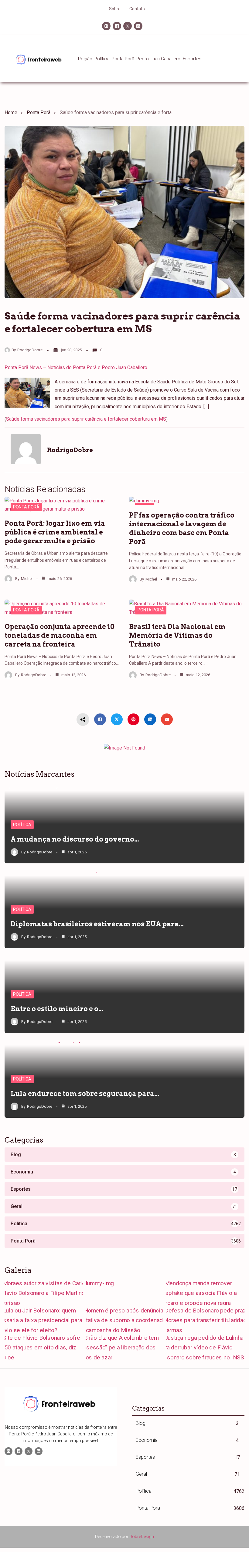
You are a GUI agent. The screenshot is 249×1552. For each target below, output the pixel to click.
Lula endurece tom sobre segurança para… (85, 1093)
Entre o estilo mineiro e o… (57, 1009)
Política (22, 824)
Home (11, 112)
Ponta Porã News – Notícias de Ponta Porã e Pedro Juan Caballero (76, 367)
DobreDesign (141, 1536)
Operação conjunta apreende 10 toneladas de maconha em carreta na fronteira (59, 635)
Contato (137, 8)
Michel (26, 578)
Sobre (115, 8)
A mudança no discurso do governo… (75, 839)
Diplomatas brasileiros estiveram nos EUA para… (97, 924)
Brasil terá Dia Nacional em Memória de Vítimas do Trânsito (177, 635)
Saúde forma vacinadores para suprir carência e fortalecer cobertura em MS (86, 419)
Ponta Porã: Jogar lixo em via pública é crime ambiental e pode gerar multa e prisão (55, 532)
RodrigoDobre (30, 350)
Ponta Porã (38, 112)
